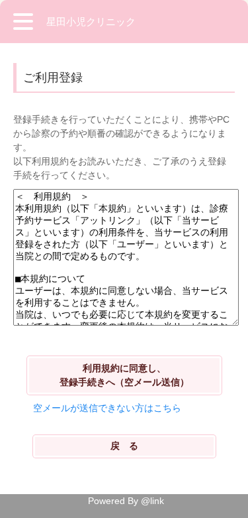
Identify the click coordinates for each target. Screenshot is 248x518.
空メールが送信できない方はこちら (107, 408)
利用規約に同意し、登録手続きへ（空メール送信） (124, 375)
